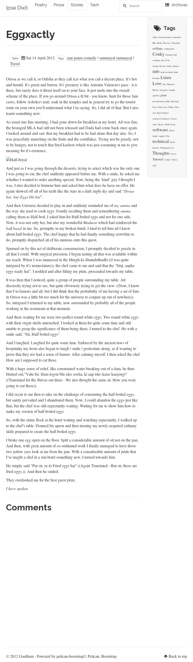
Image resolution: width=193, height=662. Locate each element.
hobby (169, 66)
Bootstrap (109, 656)
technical (161, 141)
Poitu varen (162, 107)
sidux (155, 124)
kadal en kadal (167, 72)
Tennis (172, 142)
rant (154, 113)
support (162, 136)
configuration (169, 49)
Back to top (178, 656)
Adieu (155, 37)
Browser (166, 43)
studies (155, 136)
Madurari (171, 84)
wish (154, 165)
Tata (168, 136)
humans (176, 66)
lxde (164, 84)
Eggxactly (30, 34)
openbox (156, 95)
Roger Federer (163, 113)
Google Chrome (159, 66)
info (156, 71)
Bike (154, 43)
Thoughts (161, 153)
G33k (167, 60)
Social (172, 124)
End (175, 55)
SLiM (167, 124)
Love (157, 83)
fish (162, 60)
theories (156, 148)
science (174, 118)
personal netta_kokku (161, 101)
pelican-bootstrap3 (71, 656)
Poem (155, 107)
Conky (159, 54)
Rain (177, 107)
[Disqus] (73, 578)
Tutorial (158, 159)
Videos (174, 159)
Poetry (41, 5)
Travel (15, 63)
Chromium (175, 43)
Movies (156, 90)
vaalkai (167, 159)
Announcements (165, 37)
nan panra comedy (81, 57)
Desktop (169, 55)
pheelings (175, 101)
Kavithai (156, 78)
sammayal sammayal (115, 57)
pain (164, 95)
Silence (161, 124)
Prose (59, 5)
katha (176, 72)
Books (159, 43)
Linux (166, 77)
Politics (171, 107)
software (160, 130)
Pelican (93, 656)
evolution (156, 60)
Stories (77, 5)
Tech (94, 5)
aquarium (177, 37)
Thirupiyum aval (167, 148)
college (158, 48)
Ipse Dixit (17, 8)
